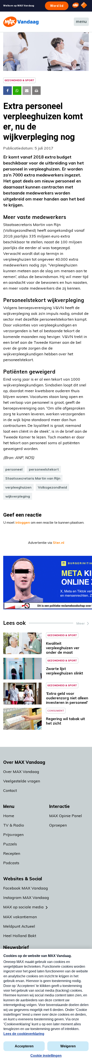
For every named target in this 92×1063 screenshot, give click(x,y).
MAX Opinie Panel (65, 815)
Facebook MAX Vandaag (25, 888)
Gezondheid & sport (19, 80)
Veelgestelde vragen (21, 781)
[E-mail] (26, 90)
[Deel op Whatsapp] (17, 90)
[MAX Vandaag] (21, 22)
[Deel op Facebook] (7, 90)
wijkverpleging (17, 496)
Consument (55, 710)
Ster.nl (58, 542)
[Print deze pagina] (36, 90)
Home (8, 815)
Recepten (11, 853)
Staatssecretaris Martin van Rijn (32, 478)
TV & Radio (13, 825)
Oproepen (58, 825)
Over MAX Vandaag (21, 771)
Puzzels (10, 844)
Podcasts (11, 862)
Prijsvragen (13, 834)
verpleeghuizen (18, 487)
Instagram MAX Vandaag (26, 897)
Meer (80, 623)
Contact (10, 790)
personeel (13, 469)
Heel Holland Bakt (19, 935)
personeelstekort (44, 469)
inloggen (22, 522)
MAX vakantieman (20, 916)
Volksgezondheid (52, 487)
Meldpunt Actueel (19, 926)
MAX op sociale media (23, 907)
